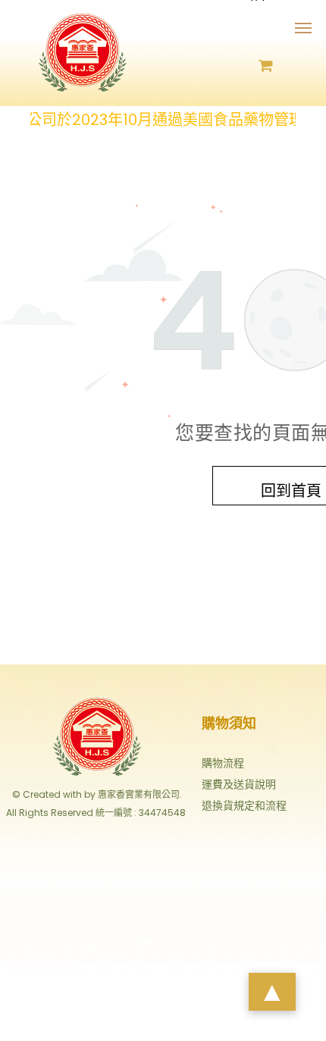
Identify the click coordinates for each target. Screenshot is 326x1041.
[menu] (303, 28)
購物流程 (223, 763)
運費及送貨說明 (239, 784)
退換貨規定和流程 (244, 805)
